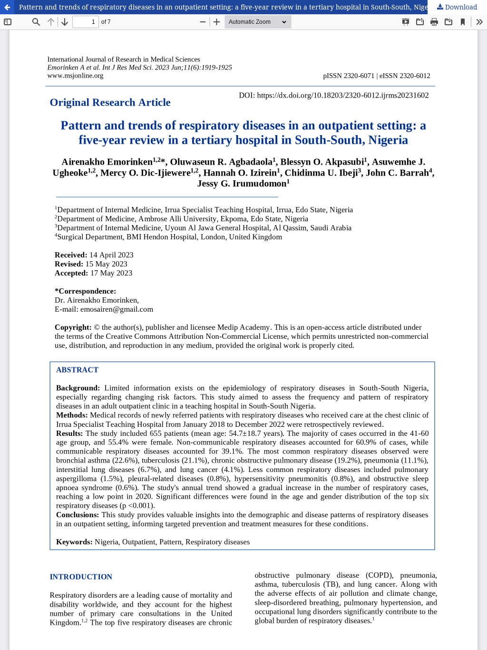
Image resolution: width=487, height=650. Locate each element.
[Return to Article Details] (7, 7)
